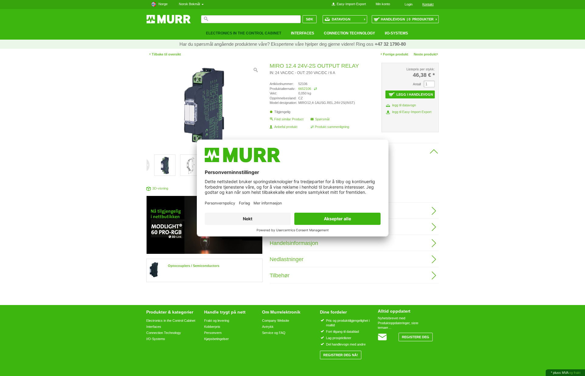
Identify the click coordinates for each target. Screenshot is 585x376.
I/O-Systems (396, 33)
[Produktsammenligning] (315, 89)
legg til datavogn (404, 105)
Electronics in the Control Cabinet (243, 33)
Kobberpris (212, 326)
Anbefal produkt (285, 127)
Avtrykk (268, 326)
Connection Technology (349, 33)
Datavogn (348, 19)
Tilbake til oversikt (165, 54)
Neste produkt (426, 54)
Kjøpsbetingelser (216, 339)
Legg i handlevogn (414, 94)
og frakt (574, 372)
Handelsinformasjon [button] (294, 243)
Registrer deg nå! (340, 355)
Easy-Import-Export (351, 4)
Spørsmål (322, 119)
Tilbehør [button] (279, 275)
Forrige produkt (394, 54)
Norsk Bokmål (190, 4)
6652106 (304, 88)
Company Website (275, 320)
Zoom (255, 70)
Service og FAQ (273, 333)
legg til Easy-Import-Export (411, 112)
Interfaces (302, 33)
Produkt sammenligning (332, 127)
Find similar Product (288, 119)
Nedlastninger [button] (286, 259)
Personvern (213, 333)
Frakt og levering (216, 320)
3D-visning (160, 188)
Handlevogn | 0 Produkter (409, 19)
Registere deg (415, 337)
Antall (417, 84)
